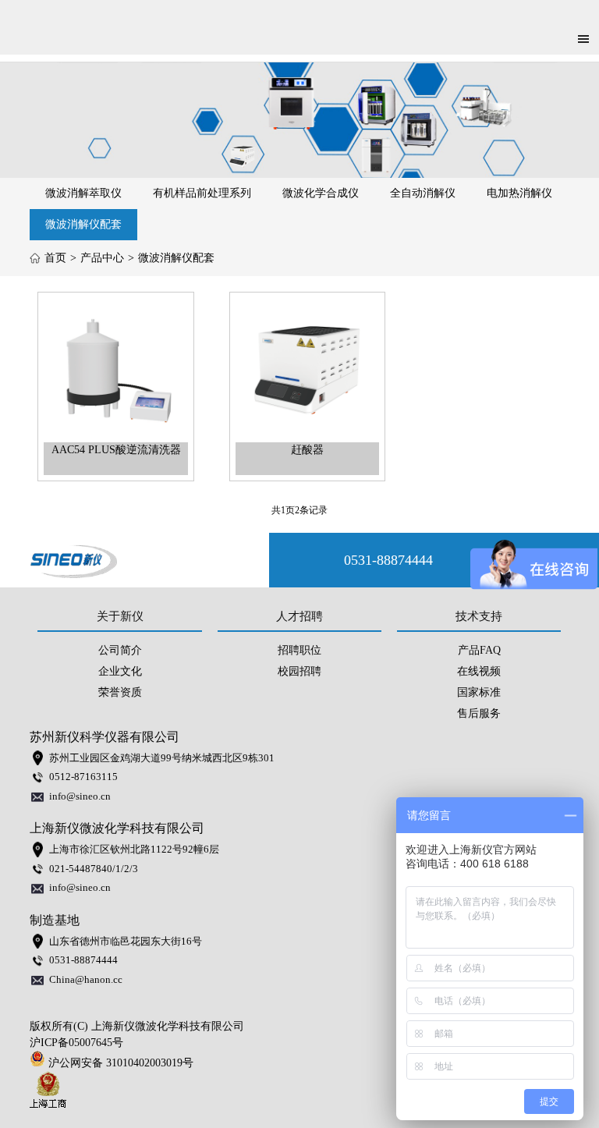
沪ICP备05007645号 (76, 1042)
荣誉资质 (120, 692)
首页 (55, 258)
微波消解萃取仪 (83, 193)
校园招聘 (299, 671)
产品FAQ (479, 650)
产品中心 (102, 258)
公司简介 (120, 650)
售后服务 (479, 713)
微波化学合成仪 (320, 193)
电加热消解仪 (519, 193)
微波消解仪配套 (83, 224)
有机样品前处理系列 (202, 193)
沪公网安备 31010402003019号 (124, 1063)
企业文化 (120, 671)
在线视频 (479, 671)
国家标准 (479, 692)
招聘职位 (299, 650)
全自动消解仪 (422, 193)
